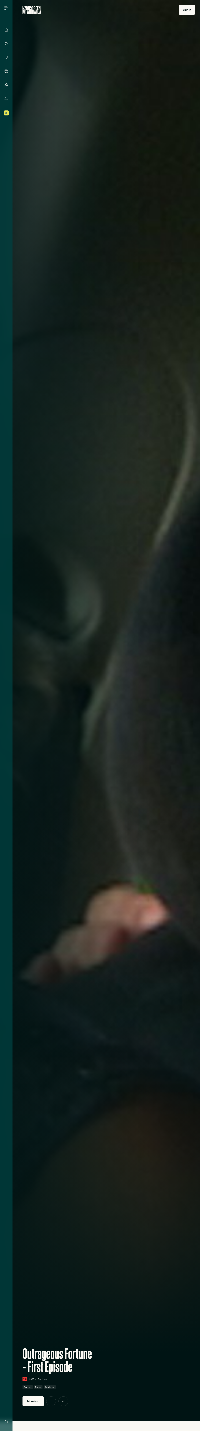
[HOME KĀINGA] (6, 30)
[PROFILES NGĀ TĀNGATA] (6, 98)
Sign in (187, 9)
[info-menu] (6, 1422)
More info (33, 1401)
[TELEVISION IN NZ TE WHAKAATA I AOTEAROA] (6, 57)
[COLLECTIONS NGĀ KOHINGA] (6, 85)
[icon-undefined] (51, 1401)
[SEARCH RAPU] (6, 44)
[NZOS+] (6, 112)
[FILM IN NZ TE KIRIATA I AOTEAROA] (6, 71)
